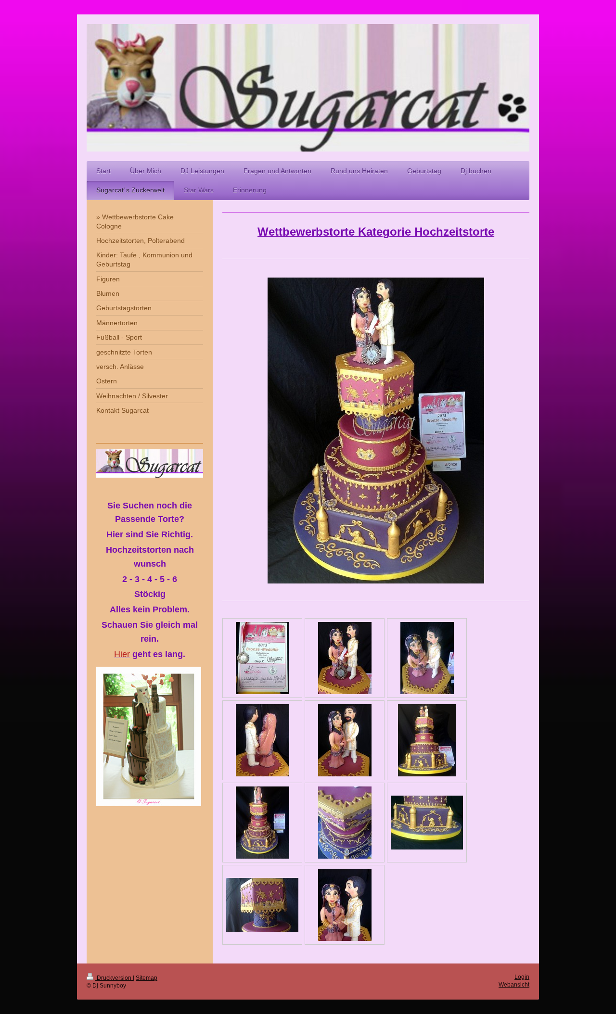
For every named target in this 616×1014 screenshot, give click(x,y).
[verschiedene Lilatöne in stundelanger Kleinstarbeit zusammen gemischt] (262, 822)
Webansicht (514, 984)
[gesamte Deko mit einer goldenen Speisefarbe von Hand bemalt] (427, 740)
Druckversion (114, 978)
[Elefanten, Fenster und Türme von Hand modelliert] (427, 822)
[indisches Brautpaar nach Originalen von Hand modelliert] (345, 658)
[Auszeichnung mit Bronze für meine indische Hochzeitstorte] (262, 658)
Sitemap (146, 978)
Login (521, 977)
